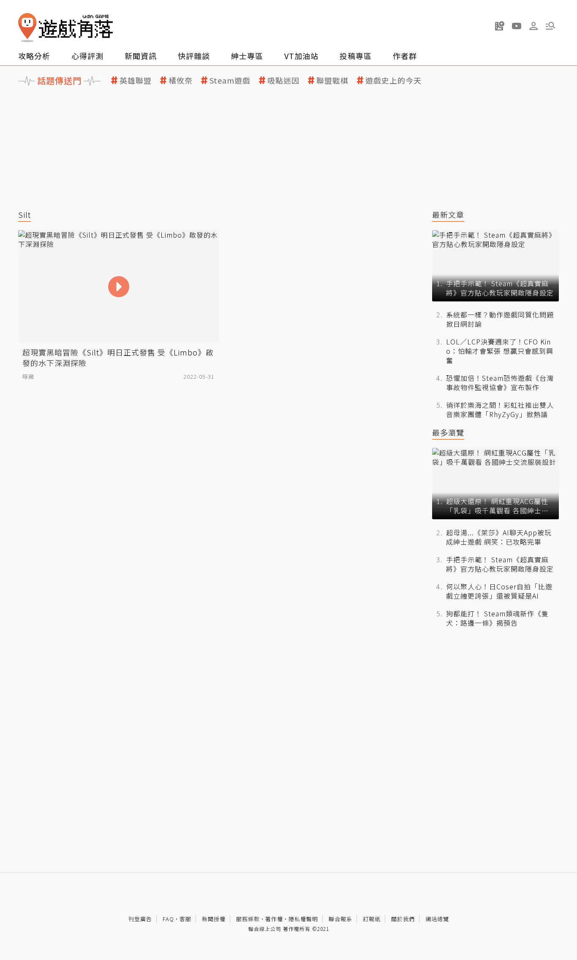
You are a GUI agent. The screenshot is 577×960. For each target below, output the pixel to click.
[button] (550, 26)
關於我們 (403, 919)
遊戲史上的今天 (393, 80)
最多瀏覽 (448, 432)
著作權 (274, 919)
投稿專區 (356, 55)
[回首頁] (65, 27)
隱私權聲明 (303, 919)
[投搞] (500, 26)
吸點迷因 (283, 80)
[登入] (533, 26)
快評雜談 (194, 55)
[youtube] (517, 26)
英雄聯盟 (136, 80)
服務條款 (248, 919)
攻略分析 (34, 55)
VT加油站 (301, 55)
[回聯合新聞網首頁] (27, 27)
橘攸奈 (181, 80)
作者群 (405, 55)
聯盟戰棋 (332, 80)
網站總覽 (437, 919)
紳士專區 (247, 55)
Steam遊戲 (230, 80)
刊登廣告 (140, 919)
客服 (185, 919)
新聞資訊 (141, 55)
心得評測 (87, 55)
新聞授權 (214, 919)
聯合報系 (340, 919)
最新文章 (448, 214)
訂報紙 (372, 919)
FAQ (168, 919)
